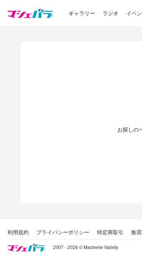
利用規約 (18, 232)
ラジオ (111, 13)
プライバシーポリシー (62, 232)
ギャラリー (82, 13)
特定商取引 (110, 232)
